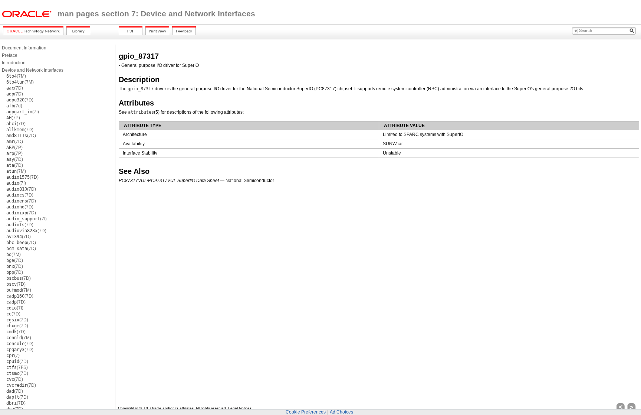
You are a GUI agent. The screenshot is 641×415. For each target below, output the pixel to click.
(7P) (13, 117)
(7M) (16, 76)
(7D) (14, 88)
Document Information (24, 48)
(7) (13, 355)
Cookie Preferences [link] (306, 412)
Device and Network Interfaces (32, 70)
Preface (9, 55)
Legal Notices (240, 408)
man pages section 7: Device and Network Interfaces (156, 13)
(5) (144, 112)
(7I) (22, 111)
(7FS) (17, 367)
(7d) (14, 105)
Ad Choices (341, 412)
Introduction (14, 62)
